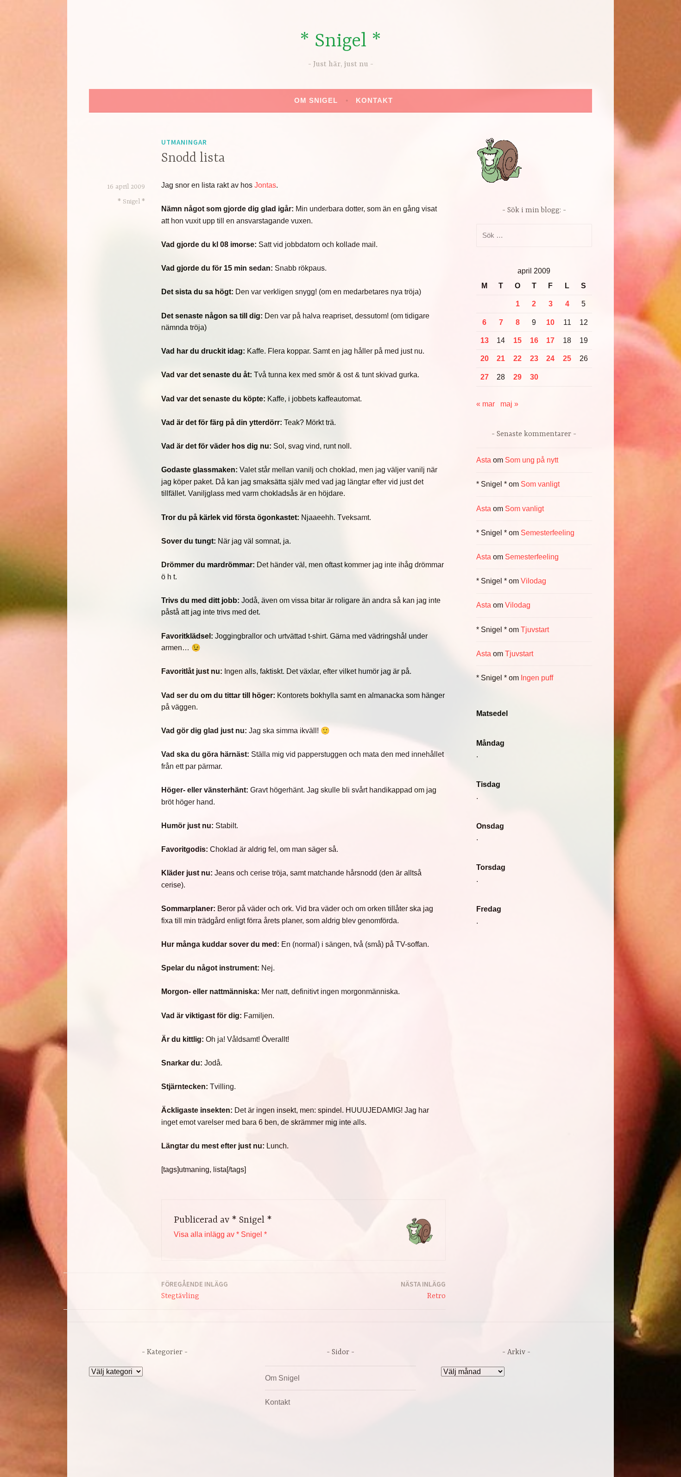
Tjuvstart (535, 630)
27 (484, 377)
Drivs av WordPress (272, 1460)
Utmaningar (184, 142)
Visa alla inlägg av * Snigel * (220, 1234)
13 (484, 340)
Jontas (265, 185)
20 (484, 358)
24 (550, 358)
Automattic (427, 1460)
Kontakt (374, 100)
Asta (483, 460)
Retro (423, 1290)
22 (517, 358)
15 (517, 340)
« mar (485, 404)
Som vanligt (540, 484)
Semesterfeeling (547, 533)
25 (567, 358)
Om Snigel (316, 100)
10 (550, 322)
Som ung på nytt (531, 460)
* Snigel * (340, 41)
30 (534, 377)
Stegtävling (194, 1290)
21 (501, 358)
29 (517, 377)
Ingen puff (537, 678)
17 (550, 340)
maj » (509, 404)
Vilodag (533, 581)
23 (534, 358)
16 (534, 340)
